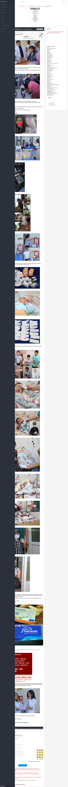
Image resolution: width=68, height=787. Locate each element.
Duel (48, 51)
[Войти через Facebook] (60, 1)
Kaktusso (48, 62)
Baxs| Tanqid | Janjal (40, 29)
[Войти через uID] (56, 1)
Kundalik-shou (49, 65)
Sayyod (3, 1)
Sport (48, 80)
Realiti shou (49, 77)
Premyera (48, 72)
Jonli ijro (48, 59)
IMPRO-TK (49, 58)
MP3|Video (49, 68)
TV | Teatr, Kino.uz (50, 90)
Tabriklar (48, 85)
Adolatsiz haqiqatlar (50, 46)
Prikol (48, 74)
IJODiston (48, 57)
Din (47, 50)
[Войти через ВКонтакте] (58, 1)
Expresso (48, 52)
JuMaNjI (48, 60)
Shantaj (48, 81)
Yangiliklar (48, 91)
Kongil (48, 64)
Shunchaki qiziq (49, 83)
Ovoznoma (49, 70)
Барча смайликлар (39, 759)
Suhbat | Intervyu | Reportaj (52, 84)
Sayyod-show (49, 79)
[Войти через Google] (64, 1)
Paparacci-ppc (49, 75)
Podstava (48, 76)
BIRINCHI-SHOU (50, 94)
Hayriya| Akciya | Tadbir (51, 87)
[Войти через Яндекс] (62, 1)
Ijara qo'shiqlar (49, 55)
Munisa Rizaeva (25, 729)
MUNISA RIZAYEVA (39, 729)
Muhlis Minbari (49, 69)
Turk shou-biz (49, 88)
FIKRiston (48, 53)
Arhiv (48, 47)
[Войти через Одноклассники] (66, 1)
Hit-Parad (48, 54)
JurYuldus (48, 61)
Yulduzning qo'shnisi (50, 92)
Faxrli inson (34, 729)
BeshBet (48, 49)
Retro (48, 78)
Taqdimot (48, 86)
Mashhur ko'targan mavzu (51, 67)
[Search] (44, 1)
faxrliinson (30, 729)
